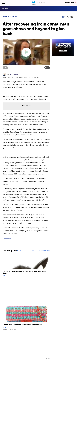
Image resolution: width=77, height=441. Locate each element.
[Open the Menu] (3, 3)
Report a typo (7, 238)
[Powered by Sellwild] (47, 358)
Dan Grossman (13, 75)
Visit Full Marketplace (44, 250)
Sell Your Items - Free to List (25, 250)
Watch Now (70, 3)
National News (10, 16)
